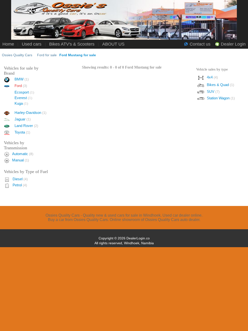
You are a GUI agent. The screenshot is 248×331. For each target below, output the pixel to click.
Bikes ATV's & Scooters (71, 44)
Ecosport (22, 92)
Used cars (31, 44)
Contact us (200, 44)
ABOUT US (113, 44)
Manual (20, 160)
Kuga (19, 103)
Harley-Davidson (30, 112)
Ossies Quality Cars (17, 55)
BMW (22, 79)
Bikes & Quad (220, 85)
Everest (21, 98)
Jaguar (23, 119)
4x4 (212, 77)
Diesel (20, 179)
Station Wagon (221, 98)
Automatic (22, 154)
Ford (21, 86)
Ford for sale (47, 55)
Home (8, 44)
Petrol (20, 185)
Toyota (22, 132)
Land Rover (26, 126)
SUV (213, 91)
